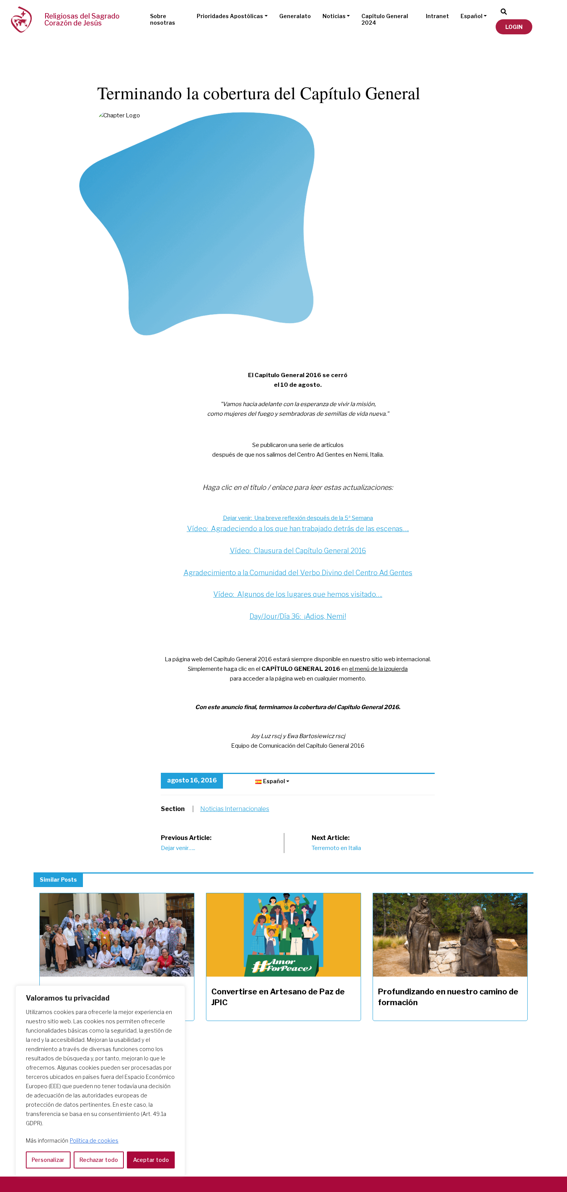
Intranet (437, 16)
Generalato (295, 16)
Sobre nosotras (162, 19)
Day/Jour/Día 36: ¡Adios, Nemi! (298, 616)
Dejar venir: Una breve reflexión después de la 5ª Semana (298, 518)
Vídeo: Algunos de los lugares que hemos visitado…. (297, 594)
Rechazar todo (98, 1159)
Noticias (334, 16)
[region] (100, 1081)
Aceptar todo (151, 1159)
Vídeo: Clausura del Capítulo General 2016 (298, 551)
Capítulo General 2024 (384, 19)
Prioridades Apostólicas (230, 16)
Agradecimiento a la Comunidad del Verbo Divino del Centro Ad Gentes (298, 573)
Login (514, 27)
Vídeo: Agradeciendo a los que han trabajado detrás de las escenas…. (298, 529)
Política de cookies (94, 1140)
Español (472, 16)
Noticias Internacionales (234, 809)
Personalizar (48, 1159)
